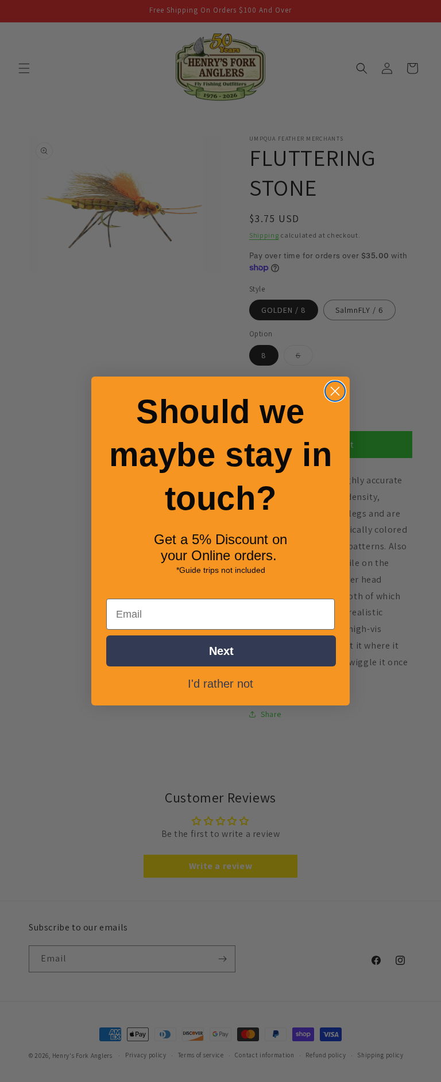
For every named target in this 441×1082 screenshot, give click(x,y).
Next (221, 651)
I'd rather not (220, 683)
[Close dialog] (335, 391)
